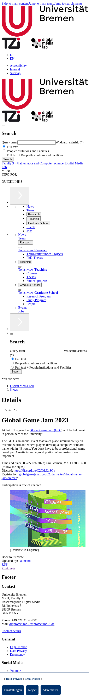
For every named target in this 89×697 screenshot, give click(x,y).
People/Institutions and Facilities (27, 151)
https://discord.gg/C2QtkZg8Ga (34, 470)
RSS (5, 564)
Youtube (15, 670)
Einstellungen (13, 690)
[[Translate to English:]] (47, 546)
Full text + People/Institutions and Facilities (34, 155)
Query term (9, 142)
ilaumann (25, 561)
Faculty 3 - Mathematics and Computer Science (33, 163)
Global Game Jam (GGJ (45, 430)
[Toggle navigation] (3, 125)
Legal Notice (18, 647)
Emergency (17, 654)
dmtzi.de (31, 624)
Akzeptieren (51, 690)
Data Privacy (18, 651)
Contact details (11, 631)
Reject (32, 690)
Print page (8, 568)
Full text (12, 147)
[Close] (20, 247)
